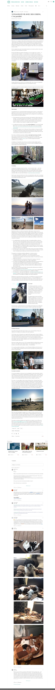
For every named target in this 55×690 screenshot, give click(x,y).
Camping (12, 5)
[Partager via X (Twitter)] (14, 433)
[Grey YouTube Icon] (48, 1)
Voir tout (46, 441)
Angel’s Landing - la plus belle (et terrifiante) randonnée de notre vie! (27, 452)
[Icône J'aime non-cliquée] (14, 487)
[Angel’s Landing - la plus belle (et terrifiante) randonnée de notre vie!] (27, 446)
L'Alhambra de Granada (40, 451)
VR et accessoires (31, 5)
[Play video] (27, 98)
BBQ (36, 5)
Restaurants (17, 5)
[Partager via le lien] (18, 433)
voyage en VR (14, 428)
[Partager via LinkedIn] (16, 433)
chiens (21, 428)
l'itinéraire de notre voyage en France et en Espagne (13, 452)
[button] (53, 1)
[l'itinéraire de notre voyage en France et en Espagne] (13, 446)
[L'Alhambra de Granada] (41, 446)
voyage (18, 428)
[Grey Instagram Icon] (51, 1)
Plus (38, 5)
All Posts (8, 5)
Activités (22, 5)
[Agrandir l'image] (27, 188)
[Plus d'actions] (42, 11)
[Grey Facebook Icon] (50, 1)
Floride (26, 5)
